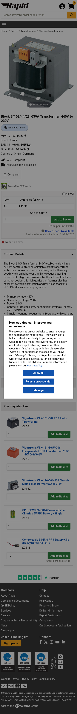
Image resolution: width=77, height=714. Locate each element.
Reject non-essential (38, 381)
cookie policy (34, 365)
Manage (38, 390)
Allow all (38, 372)
